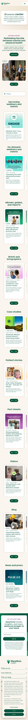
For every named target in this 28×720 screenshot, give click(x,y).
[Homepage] (14, 662)
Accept (14, 710)
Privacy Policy (18, 648)
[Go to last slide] (12, 84)
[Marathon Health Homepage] (5, 3)
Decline (14, 714)
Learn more (14, 54)
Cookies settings (14, 707)
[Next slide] (16, 84)
